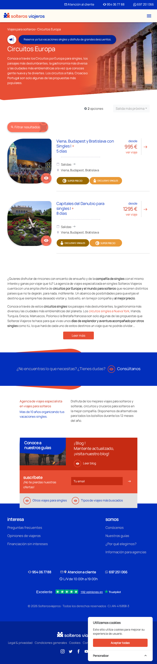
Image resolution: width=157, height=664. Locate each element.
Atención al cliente (79, 4)
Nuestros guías (117, 535)
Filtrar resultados (25, 127)
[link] (46, 178)
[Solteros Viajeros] (24, 16)
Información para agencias (125, 552)
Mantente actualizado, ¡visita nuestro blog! (94, 451)
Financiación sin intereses (27, 543)
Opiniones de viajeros (24, 535)
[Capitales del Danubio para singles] (29, 223)
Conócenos (114, 527)
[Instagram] (62, 651)
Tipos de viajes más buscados (98, 500)
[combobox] (131, 108)
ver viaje (136, 146)
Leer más (78, 335)
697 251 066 (145, 4)
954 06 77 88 (113, 4)
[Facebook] (78, 651)
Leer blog (86, 463)
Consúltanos (124, 368)
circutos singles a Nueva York (109, 311)
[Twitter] (70, 651)
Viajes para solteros (21, 29)
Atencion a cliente (78, 572)
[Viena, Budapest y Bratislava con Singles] (29, 161)
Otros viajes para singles (46, 500)
